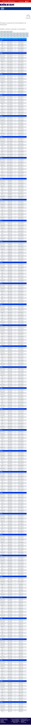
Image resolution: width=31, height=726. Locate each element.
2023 (5, 31)
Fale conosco (21, 1)
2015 (17, 33)
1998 (14, 36)
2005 (21, 34)
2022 (8, 31)
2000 (8, 36)
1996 (21, 36)
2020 (2, 33)
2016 (14, 33)
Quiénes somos (11, 1)
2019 (5, 33)
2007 (14, 34)
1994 (27, 36)
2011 (2, 34)
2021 (11, 31)
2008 (11, 34)
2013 (24, 33)
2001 (5, 36)
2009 (8, 34)
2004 (24, 34)
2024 (2, 31)
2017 (11, 33)
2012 (27, 33)
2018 (8, 33)
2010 (5, 34)
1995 (24, 36)
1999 (11, 36)
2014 (21, 33)
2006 (17, 34)
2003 (27, 34)
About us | (4, 1)
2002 (2, 36)
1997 (17, 36)
